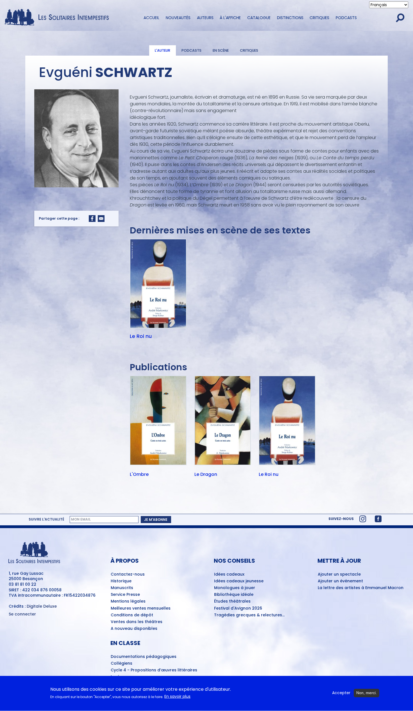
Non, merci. (366, 692)
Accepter (341, 693)
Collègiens (121, 663)
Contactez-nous (128, 574)
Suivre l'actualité (46, 519)
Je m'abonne (155, 519)
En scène (221, 50)
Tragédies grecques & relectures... (249, 615)
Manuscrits (122, 587)
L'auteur (162, 50)
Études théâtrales (232, 601)
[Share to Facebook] (92, 218)
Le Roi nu (141, 336)
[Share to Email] (101, 218)
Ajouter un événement (340, 581)
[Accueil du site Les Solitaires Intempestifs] (58, 17)
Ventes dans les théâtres (136, 621)
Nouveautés (178, 18)
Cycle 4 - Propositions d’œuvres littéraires (154, 670)
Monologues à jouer (234, 587)
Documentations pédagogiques (143, 656)
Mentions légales (128, 601)
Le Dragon (205, 475)
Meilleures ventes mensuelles (141, 608)
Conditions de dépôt (132, 615)
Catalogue (259, 18)
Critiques (319, 18)
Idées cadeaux (229, 574)
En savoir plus (177, 696)
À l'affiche (230, 18)
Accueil (151, 18)
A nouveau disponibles (134, 628)
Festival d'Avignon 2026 (238, 608)
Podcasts (346, 18)
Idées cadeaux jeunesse (239, 581)
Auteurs (205, 18)
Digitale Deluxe (42, 606)
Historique (121, 581)
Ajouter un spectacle (339, 574)
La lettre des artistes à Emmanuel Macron (360, 587)
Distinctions (290, 18)
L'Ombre (139, 475)
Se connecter (22, 614)
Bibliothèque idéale (233, 594)
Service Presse (125, 594)
